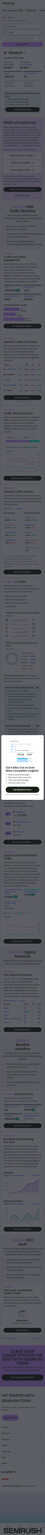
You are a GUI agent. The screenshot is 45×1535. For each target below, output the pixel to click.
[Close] (41, 737)
